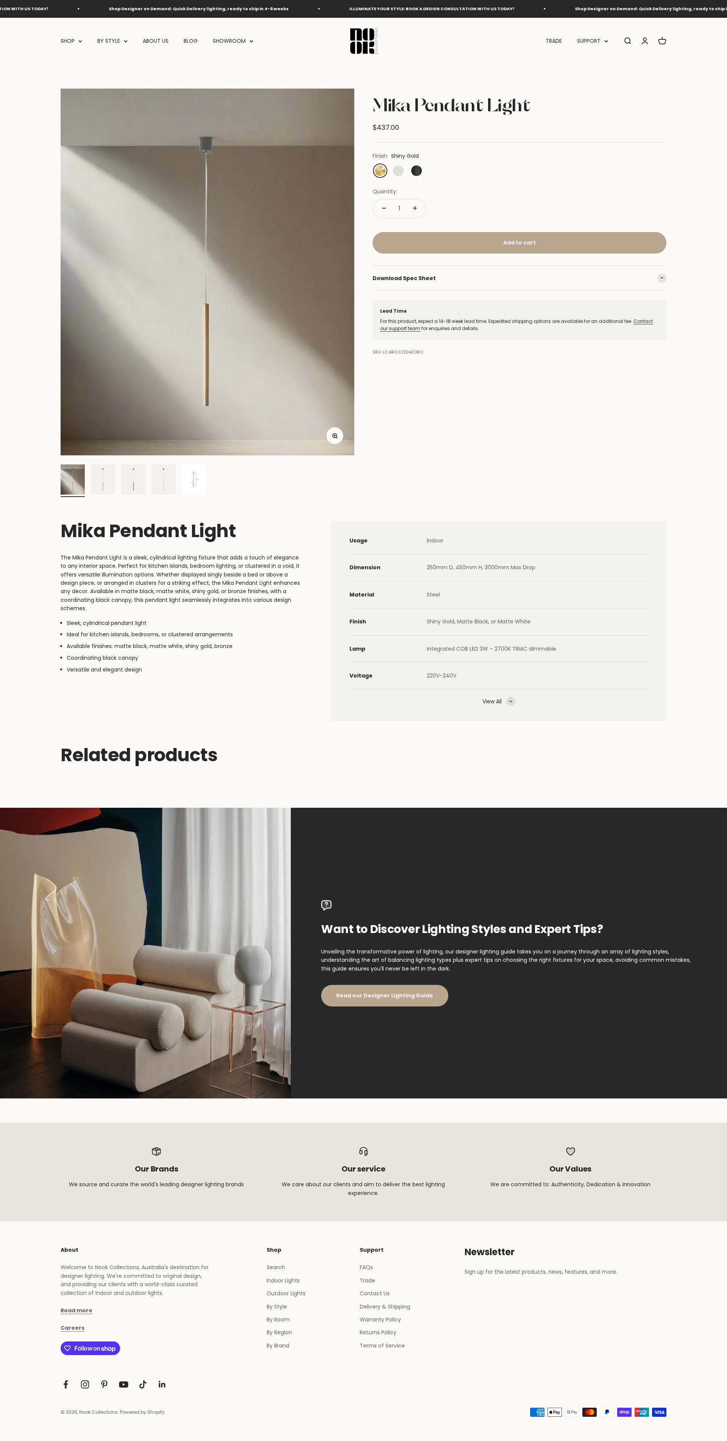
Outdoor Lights (286, 1293)
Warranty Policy (380, 1319)
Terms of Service (382, 1345)
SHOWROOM (229, 41)
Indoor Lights (283, 1280)
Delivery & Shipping (385, 1306)
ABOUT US (155, 41)
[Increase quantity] (415, 208)
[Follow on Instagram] (85, 1384)
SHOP (68, 41)
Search (276, 1267)
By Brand (278, 1345)
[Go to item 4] (163, 480)
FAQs (366, 1267)
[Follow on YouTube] (124, 1384)
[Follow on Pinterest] (104, 1384)
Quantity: (385, 191)
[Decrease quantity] (384, 208)
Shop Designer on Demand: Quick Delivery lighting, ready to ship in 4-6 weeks (147, 9)
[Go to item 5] (194, 480)
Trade (367, 1280)
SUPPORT (589, 41)
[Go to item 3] (133, 480)
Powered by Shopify (142, 1412)
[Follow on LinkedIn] (162, 1384)
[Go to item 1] (73, 480)
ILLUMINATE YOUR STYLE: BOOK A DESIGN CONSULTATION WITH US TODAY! (379, 9)
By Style (277, 1306)
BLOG (191, 41)
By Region (279, 1332)
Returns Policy (378, 1332)
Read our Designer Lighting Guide (384, 995)
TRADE (554, 41)
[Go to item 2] (103, 480)
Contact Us (375, 1293)
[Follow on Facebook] (66, 1384)
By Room (278, 1319)
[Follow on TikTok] (143, 1384)
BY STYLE (108, 41)
